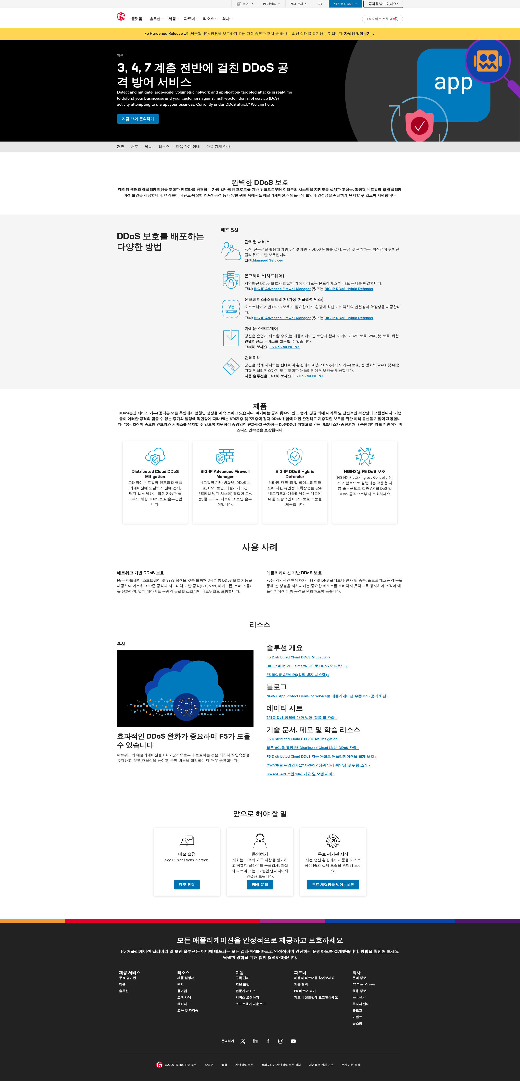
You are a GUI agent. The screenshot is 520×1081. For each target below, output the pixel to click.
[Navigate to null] (185, 688)
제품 (120, 55)
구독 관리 (242, 978)
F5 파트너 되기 (305, 991)
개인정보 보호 (244, 1065)
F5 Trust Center (363, 984)
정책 (224, 1065)
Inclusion (358, 997)
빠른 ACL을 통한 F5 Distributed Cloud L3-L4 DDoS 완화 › (312, 748)
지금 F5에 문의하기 (138, 119)
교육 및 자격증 (187, 1010)
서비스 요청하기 (247, 997)
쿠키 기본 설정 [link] (350, 1065)
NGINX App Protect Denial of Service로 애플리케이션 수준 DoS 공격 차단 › (327, 696)
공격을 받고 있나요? (383, 4)
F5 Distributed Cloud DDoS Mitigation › (298, 657)
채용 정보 (359, 991)
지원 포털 (242, 984)
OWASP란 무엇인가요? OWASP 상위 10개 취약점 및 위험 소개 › (318, 765)
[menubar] (260, 4)
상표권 (209, 1065)
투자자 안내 (360, 1004)
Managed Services (268, 260)
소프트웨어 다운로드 (251, 1004)
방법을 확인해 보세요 (379, 951)
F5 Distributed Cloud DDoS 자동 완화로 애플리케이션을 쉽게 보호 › (321, 756)
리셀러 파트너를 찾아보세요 (314, 978)
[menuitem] (245, 4)
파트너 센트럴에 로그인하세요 (316, 997)
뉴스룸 (357, 1023)
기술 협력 (301, 984)
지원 (321, 3)
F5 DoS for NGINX (285, 347)
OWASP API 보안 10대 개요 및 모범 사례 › (300, 774)
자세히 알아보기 (357, 34)
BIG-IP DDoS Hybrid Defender (349, 289)
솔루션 (124, 991)
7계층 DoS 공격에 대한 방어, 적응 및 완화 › (301, 718)
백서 (180, 984)
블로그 (357, 1010)
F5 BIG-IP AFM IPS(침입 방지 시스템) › (297, 675)
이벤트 (357, 1017)
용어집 (182, 991)
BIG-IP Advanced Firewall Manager (282, 289)
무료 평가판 (127, 978)
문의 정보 (359, 978)
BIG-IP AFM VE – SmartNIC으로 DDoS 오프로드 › (306, 666)
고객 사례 (184, 997)
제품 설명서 (185, 978)
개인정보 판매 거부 (321, 1065)
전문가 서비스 (246, 991)
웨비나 (182, 1004)
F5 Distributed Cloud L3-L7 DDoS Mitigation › (303, 739)
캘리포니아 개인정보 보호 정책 (281, 1065)
